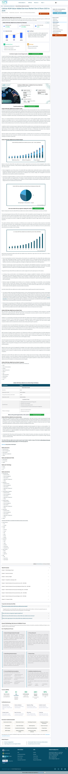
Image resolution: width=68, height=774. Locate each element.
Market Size (55, 19)
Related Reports (55, 33)
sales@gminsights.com (55, 758)
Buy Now (60, 13)
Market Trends (55, 20)
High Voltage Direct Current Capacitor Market (12, 743)
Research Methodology (57, 31)
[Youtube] (65, 769)
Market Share (55, 23)
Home (2, 6)
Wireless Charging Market (8, 742)
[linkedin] (55, 769)
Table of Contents (56, 28)
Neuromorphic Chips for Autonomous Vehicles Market (38, 742)
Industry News (55, 26)
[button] (49, 568)
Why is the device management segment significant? (12, 613)
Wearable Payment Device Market (34, 743)
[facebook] (62, 769)
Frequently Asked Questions (58, 30)
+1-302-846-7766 (54, 756)
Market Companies (56, 25)
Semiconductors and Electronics (9, 6)
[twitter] (58, 769)
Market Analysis (56, 22)
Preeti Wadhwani (40, 563)
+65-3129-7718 (53, 757)
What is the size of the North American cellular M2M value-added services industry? (18, 615)
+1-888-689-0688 (55, 754)
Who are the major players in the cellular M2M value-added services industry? (17, 618)
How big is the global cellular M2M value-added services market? (14, 606)
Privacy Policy (40, 772)
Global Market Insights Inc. (6, 769)
